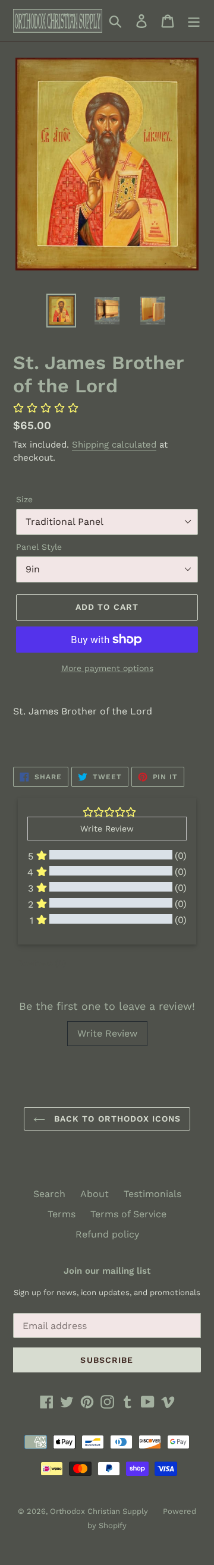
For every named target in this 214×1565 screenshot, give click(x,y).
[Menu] (194, 21)
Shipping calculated (114, 444)
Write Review (107, 1033)
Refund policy (107, 1234)
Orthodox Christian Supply (99, 1511)
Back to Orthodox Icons (116, 1118)
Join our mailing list (107, 1270)
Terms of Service (128, 1214)
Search (49, 1193)
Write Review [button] (107, 828)
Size (24, 499)
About (94, 1193)
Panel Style (39, 547)
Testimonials (152, 1193)
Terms (61, 1214)
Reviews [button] (42, 963)
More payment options (107, 668)
